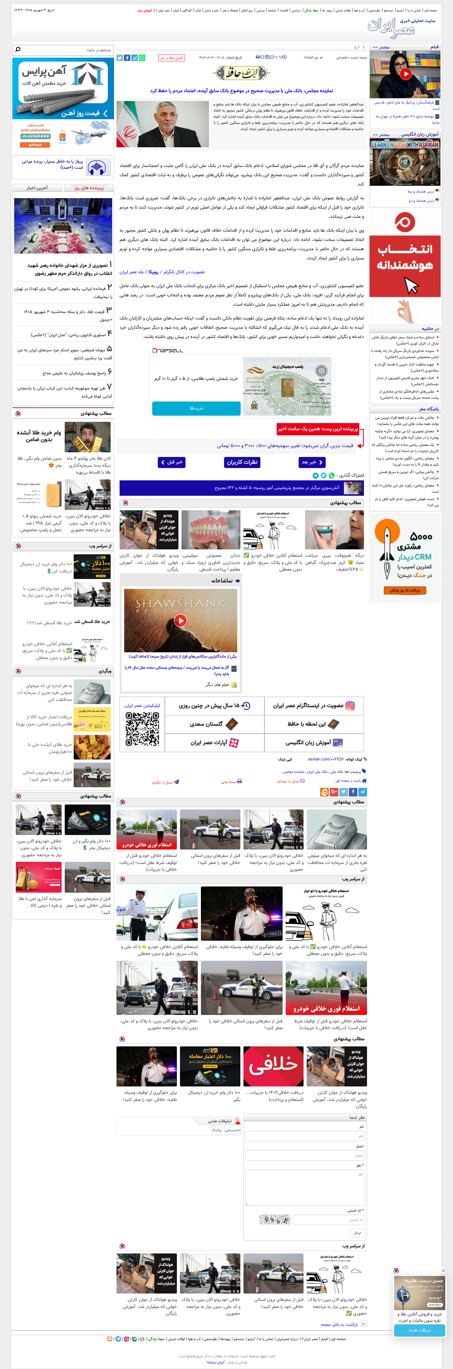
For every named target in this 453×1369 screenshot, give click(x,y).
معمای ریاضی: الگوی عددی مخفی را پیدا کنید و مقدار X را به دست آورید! (407, 461)
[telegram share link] (134, 58)
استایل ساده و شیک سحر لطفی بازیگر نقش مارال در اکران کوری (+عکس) (405, 340)
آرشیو (400, 10)
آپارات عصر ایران (209, 743)
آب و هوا (359, 10)
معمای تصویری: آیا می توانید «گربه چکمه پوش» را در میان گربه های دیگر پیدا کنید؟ (407, 434)
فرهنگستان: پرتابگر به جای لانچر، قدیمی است (407, 106)
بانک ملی (336, 772)
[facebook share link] (127, 58)
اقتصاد (284, 10)
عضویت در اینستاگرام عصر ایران (308, 706)
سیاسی (296, 10)
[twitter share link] (119, 58)
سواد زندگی (311, 10)
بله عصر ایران (132, 272)
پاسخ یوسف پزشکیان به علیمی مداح (74, 373)
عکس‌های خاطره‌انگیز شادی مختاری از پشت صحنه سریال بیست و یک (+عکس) (409, 395)
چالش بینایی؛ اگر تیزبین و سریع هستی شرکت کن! (408, 475)
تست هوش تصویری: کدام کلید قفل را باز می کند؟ (407, 502)
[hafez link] (242, 73)
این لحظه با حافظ (307, 724)
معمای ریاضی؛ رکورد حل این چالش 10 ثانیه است (405, 489)
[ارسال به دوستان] (262, 57)
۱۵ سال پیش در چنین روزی (209, 706)
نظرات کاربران (242, 462)
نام (362, 1127)
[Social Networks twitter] (323, 475)
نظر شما (357, 1118)
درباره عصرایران (287, 1339)
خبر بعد (309, 462)
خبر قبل (174, 462)
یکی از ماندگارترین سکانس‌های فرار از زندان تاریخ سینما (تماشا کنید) (183, 657)
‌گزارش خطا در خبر (171, 58)
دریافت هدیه (420, 1330)
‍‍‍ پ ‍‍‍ (279, 56)
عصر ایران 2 (162, 10)
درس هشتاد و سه (421, 192)
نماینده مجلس (293, 772)
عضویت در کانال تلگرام (184, 272)
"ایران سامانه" (215, 1362)
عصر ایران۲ (310, 1339)
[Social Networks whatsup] (332, 475)
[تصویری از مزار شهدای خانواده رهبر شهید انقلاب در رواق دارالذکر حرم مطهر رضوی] (63, 226)
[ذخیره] (267, 57)
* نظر (360, 1165)
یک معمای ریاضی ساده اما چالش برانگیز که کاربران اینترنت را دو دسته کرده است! (405, 448)
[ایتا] (324, 792)
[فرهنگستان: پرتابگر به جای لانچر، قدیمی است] (405, 74)
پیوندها (225, 1339)
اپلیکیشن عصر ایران (142, 705)
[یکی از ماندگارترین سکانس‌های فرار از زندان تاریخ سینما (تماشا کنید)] (180, 620)
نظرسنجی (374, 10)
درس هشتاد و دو (422, 201)
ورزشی (260, 10)
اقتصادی (342, 57)
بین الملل (247, 10)
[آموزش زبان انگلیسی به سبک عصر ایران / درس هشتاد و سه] (405, 162)
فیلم (175, 10)
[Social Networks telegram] (315, 475)
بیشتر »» (381, 46)
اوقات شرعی (343, 10)
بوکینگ (216, 1130)
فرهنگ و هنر (230, 10)
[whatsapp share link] (142, 58)
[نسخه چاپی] (258, 57)
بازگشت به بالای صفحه (340, 1325)
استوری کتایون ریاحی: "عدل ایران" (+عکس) (68, 335)
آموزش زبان (144, 10)
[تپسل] (155, 351)
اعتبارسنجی (232, 1130)
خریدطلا (196, 408)
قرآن (198, 10)
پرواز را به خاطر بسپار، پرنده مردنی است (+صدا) (52, 165)
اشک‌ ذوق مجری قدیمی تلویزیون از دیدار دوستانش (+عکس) (407, 381)
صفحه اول (430, 10)
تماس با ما (414, 10)
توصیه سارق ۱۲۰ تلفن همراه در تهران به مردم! (408, 120)
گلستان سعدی (206, 724)
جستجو (388, 10)
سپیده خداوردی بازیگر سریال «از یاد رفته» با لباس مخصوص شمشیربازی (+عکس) (405, 354)
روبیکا (154, 272)
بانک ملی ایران (317, 772)
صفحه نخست (358, 57)
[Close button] (443, 1271)
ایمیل (360, 1146)
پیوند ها (327, 10)
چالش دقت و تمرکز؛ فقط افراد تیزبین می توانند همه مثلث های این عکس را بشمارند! (407, 421)
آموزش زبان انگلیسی (308, 743)
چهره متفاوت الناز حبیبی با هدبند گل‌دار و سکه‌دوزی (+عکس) (407, 367)
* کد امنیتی (356, 1210)
